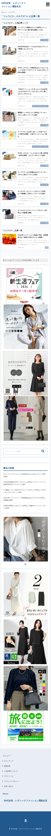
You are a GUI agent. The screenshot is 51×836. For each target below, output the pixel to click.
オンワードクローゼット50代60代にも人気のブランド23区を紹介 (24, 475)
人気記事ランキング (11, 771)
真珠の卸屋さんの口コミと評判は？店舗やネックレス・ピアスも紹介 (24, 507)
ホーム (3, 12)
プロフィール (8, 776)
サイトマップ (8, 761)
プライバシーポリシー (11, 781)
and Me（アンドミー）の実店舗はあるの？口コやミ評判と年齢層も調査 (24, 499)
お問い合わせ (8, 786)
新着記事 (7, 766)
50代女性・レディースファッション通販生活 (25, 800)
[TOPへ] (25, 821)
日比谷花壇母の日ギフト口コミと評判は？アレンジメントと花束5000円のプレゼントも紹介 (24, 483)
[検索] (43, 451)
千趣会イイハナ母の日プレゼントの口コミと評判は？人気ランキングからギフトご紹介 (24, 491)
